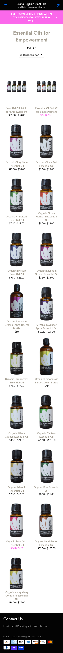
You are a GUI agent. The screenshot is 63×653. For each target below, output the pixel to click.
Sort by (31, 48)
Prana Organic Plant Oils (28, 636)
